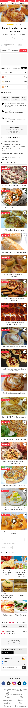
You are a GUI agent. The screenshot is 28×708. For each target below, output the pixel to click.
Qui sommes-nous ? (7, 688)
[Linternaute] (7, 700)
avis (19, 24)
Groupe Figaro (12, 690)
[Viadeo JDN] (20, 703)
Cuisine (5, 661)
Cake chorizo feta (7, 153)
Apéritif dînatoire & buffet (10, 3)
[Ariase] (7, 706)
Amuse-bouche (21, 3)
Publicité (17, 688)
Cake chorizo (5, 146)
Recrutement (22, 688)
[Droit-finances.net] (20, 700)
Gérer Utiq (24, 689)
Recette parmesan (7, 540)
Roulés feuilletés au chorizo (10, 149)
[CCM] (7, 697)
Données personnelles (6, 689)
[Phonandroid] (20, 706)
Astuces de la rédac (8, 664)
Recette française (7, 547)
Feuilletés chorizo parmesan (10, 142)
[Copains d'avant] (7, 703)
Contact (13, 688)
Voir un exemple (22, 661)
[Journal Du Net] (20, 697)
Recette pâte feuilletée (8, 543)
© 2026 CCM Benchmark (21, 690)
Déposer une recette (7, 652)
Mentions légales (5, 690)
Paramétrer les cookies (16, 689)
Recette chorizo (19, 540)
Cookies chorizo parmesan (9, 157)
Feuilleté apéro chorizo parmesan (11, 144)
